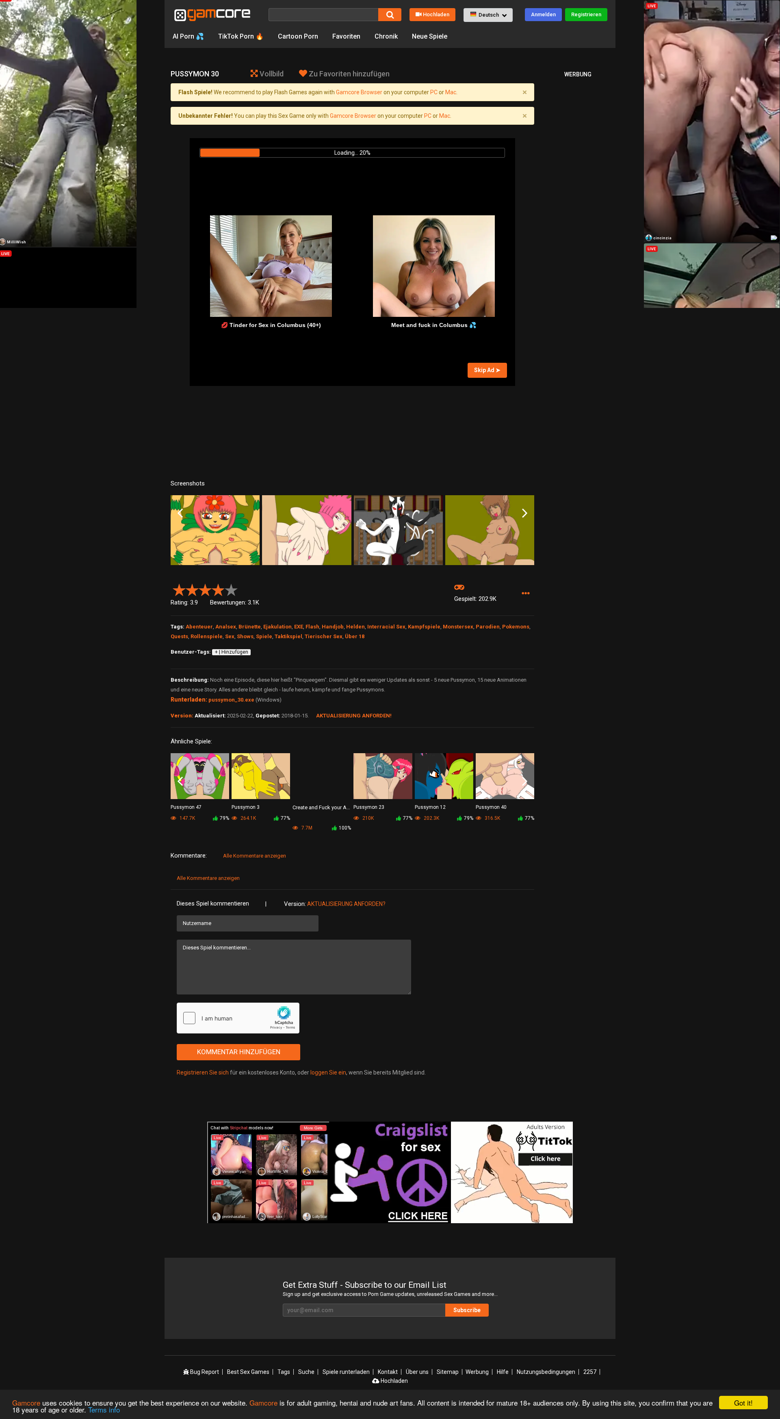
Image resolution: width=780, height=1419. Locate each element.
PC (434, 92)
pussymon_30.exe (231, 700)
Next (524, 513)
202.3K (430, 818)
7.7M (306, 828)
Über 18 (354, 636)
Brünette (249, 627)
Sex (229, 636)
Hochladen (436, 14)
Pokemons (515, 627)
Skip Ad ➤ (487, 370)
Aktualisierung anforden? (346, 904)
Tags (283, 1372)
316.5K (491, 818)
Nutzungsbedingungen (546, 1372)
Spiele (264, 636)
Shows (245, 636)
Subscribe (467, 1310)
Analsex (225, 627)
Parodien (488, 627)
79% (224, 818)
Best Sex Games (248, 1372)
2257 (589, 1372)
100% (345, 828)
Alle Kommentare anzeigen (254, 856)
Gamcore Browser (359, 92)
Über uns (417, 1372)
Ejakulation (277, 627)
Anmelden (543, 14)
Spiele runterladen (346, 1372)
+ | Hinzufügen (231, 652)
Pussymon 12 (430, 807)
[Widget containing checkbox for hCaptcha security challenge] (238, 1018)
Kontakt (388, 1372)
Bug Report (204, 1372)
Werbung (477, 1372)
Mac (450, 92)
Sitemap (448, 1372)
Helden (355, 627)
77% (285, 818)
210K (367, 818)
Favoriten (346, 36)
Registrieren (586, 14)
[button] (488, 15)
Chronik (386, 36)
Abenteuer (199, 627)
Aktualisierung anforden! (354, 716)
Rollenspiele (207, 636)
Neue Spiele (429, 36)
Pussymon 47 (186, 807)
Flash (312, 627)
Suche (306, 1372)
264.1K (247, 818)
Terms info (104, 1409)
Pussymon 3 (246, 807)
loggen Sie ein (328, 1072)
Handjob (333, 627)
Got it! (743, 1402)
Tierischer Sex (323, 636)
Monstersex (458, 627)
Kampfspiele (424, 627)
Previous (180, 513)
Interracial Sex (386, 627)
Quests (179, 636)
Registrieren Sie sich (203, 1072)
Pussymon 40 (491, 807)
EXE (298, 627)
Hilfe (503, 1372)
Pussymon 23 (368, 807)
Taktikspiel (288, 636)
